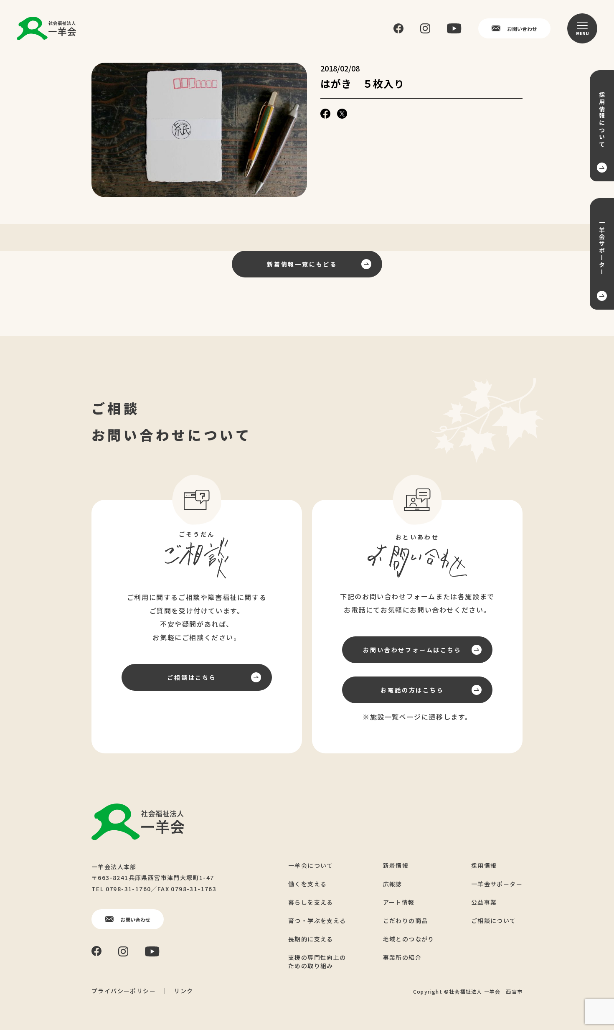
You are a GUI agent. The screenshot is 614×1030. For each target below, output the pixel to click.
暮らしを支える (310, 902)
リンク (183, 991)
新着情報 (396, 865)
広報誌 (392, 884)
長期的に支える (310, 939)
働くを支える (307, 884)
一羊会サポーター (497, 884)
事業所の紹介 (402, 957)
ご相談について (493, 920)
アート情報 (399, 902)
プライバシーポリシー (123, 991)
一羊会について (310, 865)
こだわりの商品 (405, 920)
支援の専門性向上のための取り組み (317, 961)
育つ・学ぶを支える (317, 920)
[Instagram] (425, 28)
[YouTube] (454, 28)
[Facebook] (398, 28)
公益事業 (484, 902)
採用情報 (484, 865)
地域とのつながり (408, 939)
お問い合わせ (522, 28)
